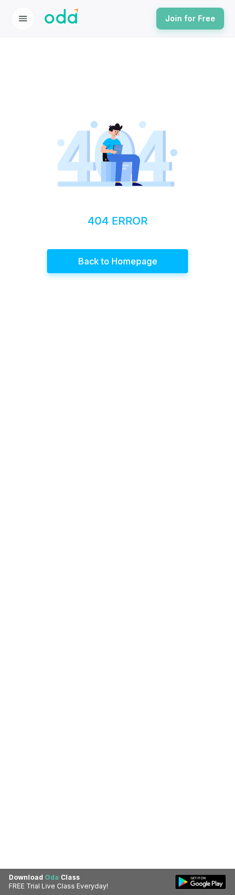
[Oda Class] (62, 18)
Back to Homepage (117, 261)
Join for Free (190, 18)
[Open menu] (23, 19)
